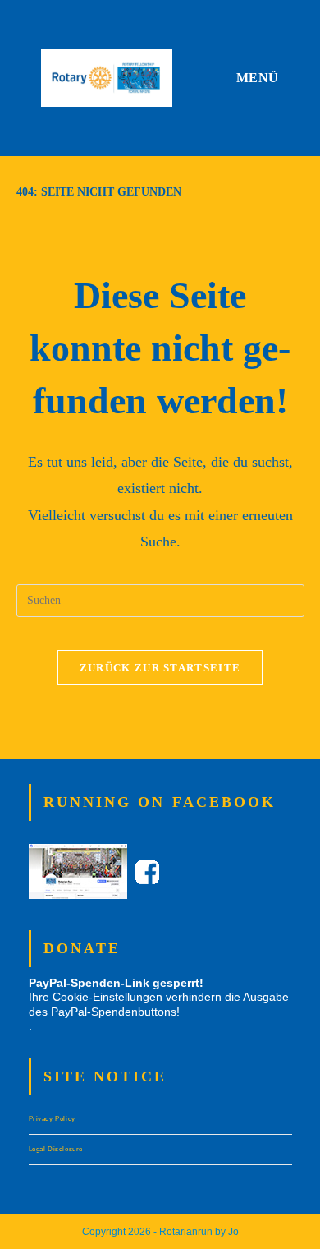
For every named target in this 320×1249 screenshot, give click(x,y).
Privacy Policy (52, 1118)
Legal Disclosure (56, 1149)
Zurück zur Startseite (160, 667)
